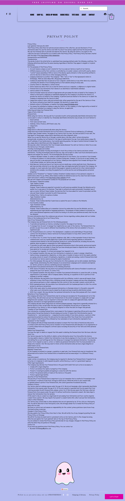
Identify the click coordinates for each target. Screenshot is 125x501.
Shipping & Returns (79, 495)
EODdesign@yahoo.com (43, 428)
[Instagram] (10, 14)
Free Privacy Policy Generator (50, 55)
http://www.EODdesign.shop (69, 104)
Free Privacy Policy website (57, 178)
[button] (111, 16)
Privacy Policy (94, 495)
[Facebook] (6, 14)
